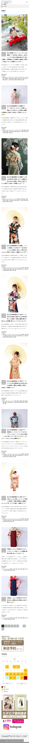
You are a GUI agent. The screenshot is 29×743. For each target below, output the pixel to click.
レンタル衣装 (7, 735)
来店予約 (18, 736)
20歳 (4, 77)
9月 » (22, 683)
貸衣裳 (18, 79)
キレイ (6, 77)
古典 (18, 78)
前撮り (12, 78)
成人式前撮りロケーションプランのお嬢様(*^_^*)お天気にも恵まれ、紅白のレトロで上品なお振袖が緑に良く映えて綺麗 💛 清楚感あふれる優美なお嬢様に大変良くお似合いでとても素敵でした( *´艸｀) (14, 57)
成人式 (26, 78)
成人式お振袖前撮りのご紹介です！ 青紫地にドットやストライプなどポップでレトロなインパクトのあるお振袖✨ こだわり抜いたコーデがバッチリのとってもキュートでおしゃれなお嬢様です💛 (14, 434)
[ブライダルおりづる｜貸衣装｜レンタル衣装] (7, 3)
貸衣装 (15, 79)
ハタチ (9, 77)
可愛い (21, 78)
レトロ (15, 77)
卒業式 (15, 78)
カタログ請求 (23, 736)
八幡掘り (6, 78)
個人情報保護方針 (5, 736)
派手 (26, 455)
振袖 (3, 79)
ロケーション (24, 77)
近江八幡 (22, 79)
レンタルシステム (15, 735)
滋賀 (13, 79)
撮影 (11, 79)
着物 (27, 131)
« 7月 (7, 683)
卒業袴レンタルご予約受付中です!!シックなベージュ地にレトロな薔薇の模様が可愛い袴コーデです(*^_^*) (17, 551)
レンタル (19, 77)
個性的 (18, 198)
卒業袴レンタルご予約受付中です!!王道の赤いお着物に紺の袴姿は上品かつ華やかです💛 (17, 600)
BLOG (4, 75)
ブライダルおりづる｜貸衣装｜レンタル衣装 (16, 741)
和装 (23, 78)
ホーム (2, 735)
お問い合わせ (12, 736)
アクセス (25, 735)
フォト (12, 77)
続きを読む (4, 74)
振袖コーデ (7, 79)
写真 (10, 78)
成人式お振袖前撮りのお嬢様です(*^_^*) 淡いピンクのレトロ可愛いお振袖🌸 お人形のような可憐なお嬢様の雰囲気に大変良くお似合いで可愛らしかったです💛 (14, 110)
